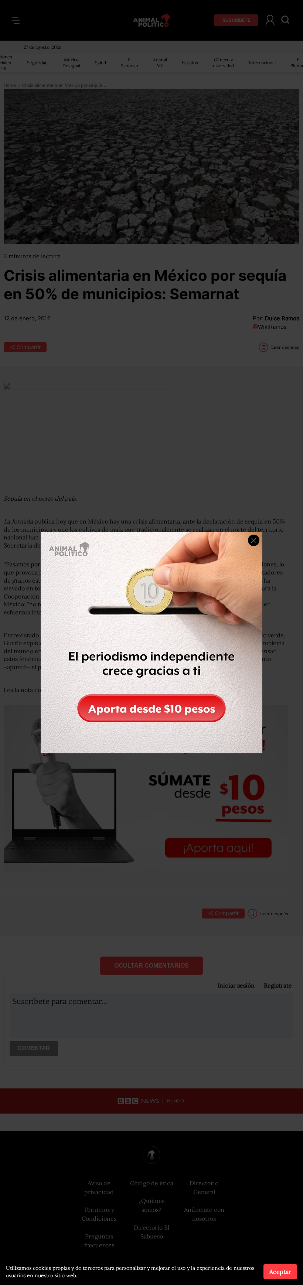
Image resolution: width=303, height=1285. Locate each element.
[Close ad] (253, 540)
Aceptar (280, 1271)
